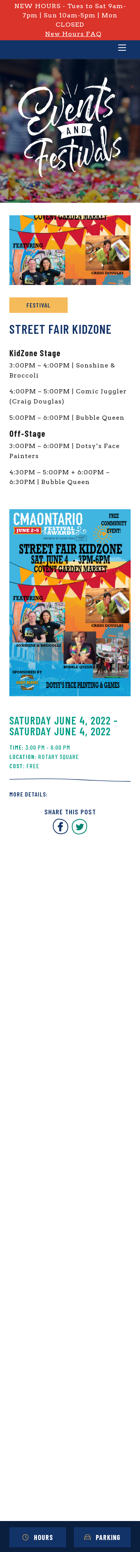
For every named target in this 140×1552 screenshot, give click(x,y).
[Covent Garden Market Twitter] (80, 832)
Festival (38, 305)
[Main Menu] (122, 48)
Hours (43, 1537)
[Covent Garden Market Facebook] (60, 832)
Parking (108, 1537)
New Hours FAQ (73, 34)
